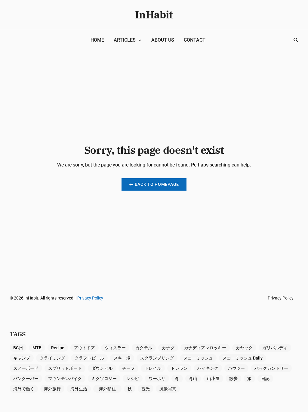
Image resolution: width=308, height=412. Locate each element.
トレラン (179, 368)
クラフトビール (89, 358)
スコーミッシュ (198, 358)
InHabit (154, 14)
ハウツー (236, 368)
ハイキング (207, 368)
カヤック (244, 347)
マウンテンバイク (65, 378)
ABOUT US (162, 40)
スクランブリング (157, 358)
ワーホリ (157, 378)
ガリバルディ (275, 347)
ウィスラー (115, 347)
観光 (145, 388)
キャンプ (21, 358)
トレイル (152, 368)
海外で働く (23, 388)
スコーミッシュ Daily (243, 358)
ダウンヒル (101, 368)
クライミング (52, 358)
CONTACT (194, 40)
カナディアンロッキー (205, 347)
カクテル (143, 347)
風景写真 (167, 388)
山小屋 (213, 378)
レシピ (132, 378)
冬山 (193, 378)
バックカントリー (271, 368)
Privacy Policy (90, 298)
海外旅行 (52, 388)
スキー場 (122, 358)
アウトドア (84, 347)
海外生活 (78, 388)
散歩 (233, 378)
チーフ (128, 368)
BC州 (18, 347)
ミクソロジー (104, 378)
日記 (265, 378)
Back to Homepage (157, 184)
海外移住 (109, 388)
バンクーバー (25, 378)
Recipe (57, 347)
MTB (37, 347)
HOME (97, 40)
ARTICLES (125, 40)
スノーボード (25, 368)
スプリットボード (65, 368)
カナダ (168, 347)
